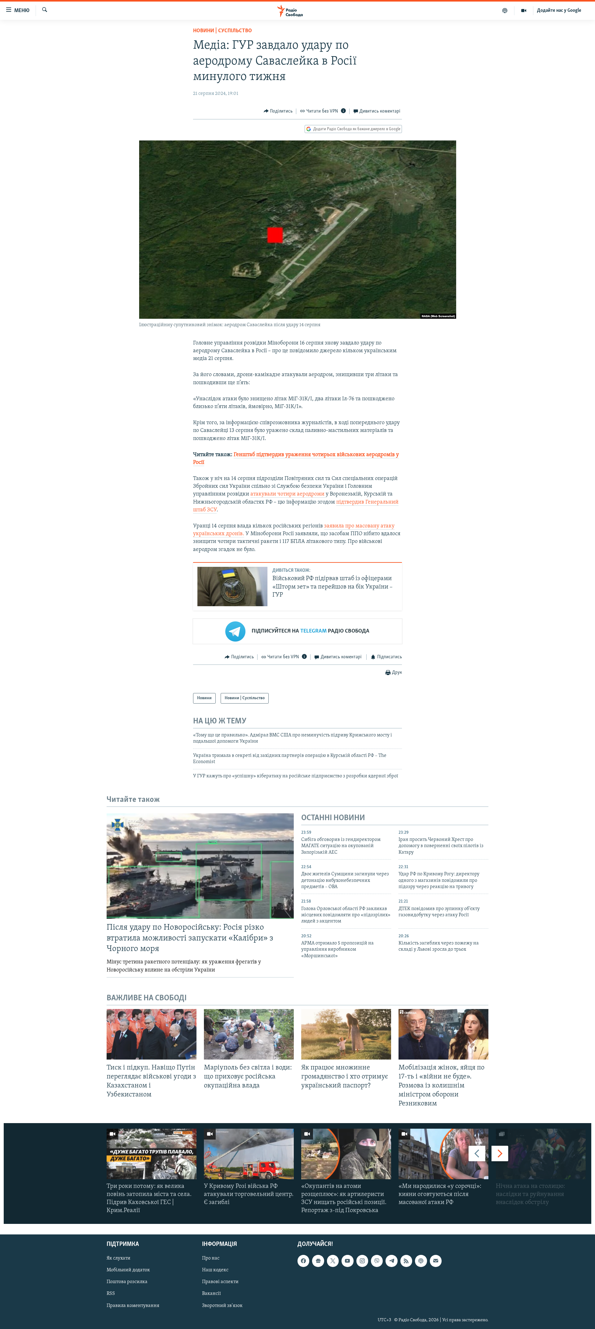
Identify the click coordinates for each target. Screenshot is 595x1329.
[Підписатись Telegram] (391, 1261)
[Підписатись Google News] (318, 1261)
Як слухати (118, 1258)
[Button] (278, 111)
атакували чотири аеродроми (288, 494)
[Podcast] (421, 1261)
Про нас (210, 1258)
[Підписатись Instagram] (362, 1261)
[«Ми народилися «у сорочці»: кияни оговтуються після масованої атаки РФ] (443, 1154)
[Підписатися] (436, 1261)
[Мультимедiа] (523, 10)
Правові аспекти (220, 1282)
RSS (111, 1293)
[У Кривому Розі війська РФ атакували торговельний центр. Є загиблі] (249, 1154)
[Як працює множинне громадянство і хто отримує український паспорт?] (346, 1034)
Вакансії (211, 1293)
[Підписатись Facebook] (303, 1261)
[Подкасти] (505, 10)
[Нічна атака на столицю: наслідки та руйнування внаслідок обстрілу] (541, 1154)
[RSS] (406, 1261)
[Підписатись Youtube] (347, 1261)
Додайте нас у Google (559, 10)
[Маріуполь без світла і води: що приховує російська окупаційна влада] (249, 1034)
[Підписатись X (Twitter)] (333, 1261)
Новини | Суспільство (222, 31)
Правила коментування (133, 1305)
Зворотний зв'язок (222, 1305)
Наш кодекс (215, 1270)
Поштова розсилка (127, 1282)
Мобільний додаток (128, 1270)
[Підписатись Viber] (377, 1261)
